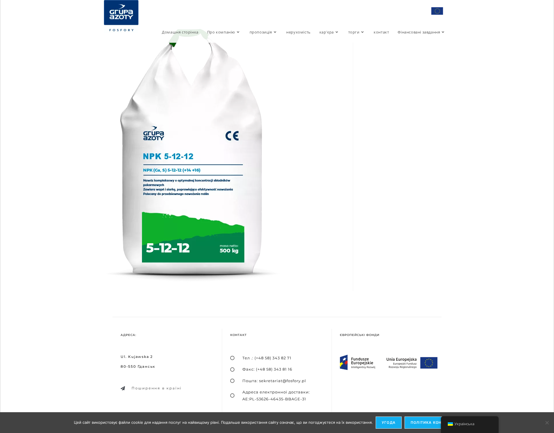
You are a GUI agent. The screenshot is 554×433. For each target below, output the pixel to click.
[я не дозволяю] (547, 422)
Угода (389, 422)
